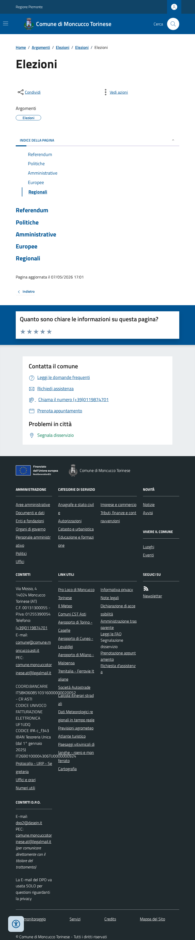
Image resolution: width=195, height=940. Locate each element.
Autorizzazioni (70, 521)
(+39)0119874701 (31, 628)
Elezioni (62, 47)
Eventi (148, 555)
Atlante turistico (72, 736)
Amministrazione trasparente (119, 624)
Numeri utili (25, 788)
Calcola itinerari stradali (76, 699)
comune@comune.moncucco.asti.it (33, 646)
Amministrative (36, 234)
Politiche (27, 222)
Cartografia (67, 769)
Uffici (20, 561)
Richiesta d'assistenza (118, 669)
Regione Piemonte (29, 6)
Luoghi (148, 547)
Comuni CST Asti (72, 614)
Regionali (28, 258)
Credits (110, 919)
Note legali (110, 598)
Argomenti (41, 47)
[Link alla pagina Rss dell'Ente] (146, 588)
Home (21, 47)
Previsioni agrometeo (75, 728)
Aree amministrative (33, 504)
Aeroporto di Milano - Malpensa (76, 659)
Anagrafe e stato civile (76, 508)
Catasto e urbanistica (76, 529)
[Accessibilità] (16, 924)
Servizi (75, 919)
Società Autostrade (74, 687)
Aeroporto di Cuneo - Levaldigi (75, 642)
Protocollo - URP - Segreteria (34, 767)
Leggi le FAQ (111, 634)
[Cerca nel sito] (171, 24)
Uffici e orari (26, 780)
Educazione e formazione (76, 541)
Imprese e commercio (118, 504)
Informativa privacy (117, 589)
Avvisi (148, 513)
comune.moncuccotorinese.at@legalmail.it (34, 669)
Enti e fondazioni (30, 521)
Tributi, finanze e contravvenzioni (118, 517)
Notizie (149, 504)
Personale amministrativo (33, 541)
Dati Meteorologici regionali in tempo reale (76, 716)
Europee (26, 246)
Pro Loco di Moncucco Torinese (76, 593)
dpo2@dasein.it (29, 823)
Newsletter (152, 596)
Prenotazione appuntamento (118, 656)
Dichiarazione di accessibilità (118, 610)
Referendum (32, 210)
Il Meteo (65, 606)
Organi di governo (30, 529)
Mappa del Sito (152, 919)
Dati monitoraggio (31, 919)
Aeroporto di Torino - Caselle (75, 626)
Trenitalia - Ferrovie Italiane (76, 675)
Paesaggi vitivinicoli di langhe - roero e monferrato (76, 752)
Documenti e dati (30, 513)
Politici (21, 553)
